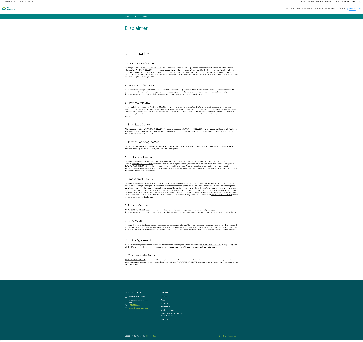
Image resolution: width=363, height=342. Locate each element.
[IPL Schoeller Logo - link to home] (8, 8)
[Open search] (360, 8)
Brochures (319, 1)
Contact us (164, 319)
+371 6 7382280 (134, 305)
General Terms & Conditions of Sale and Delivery (171, 314)
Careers (302, 1)
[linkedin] (360, 1)
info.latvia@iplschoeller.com (25, 1)
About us (134, 16)
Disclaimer (222, 336)
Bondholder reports (348, 1)
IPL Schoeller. (151, 336)
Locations (310, 1)
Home (127, 16)
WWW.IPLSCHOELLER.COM (151, 68)
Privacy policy (233, 336)
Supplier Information (168, 310)
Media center (329, 1)
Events (338, 1)
